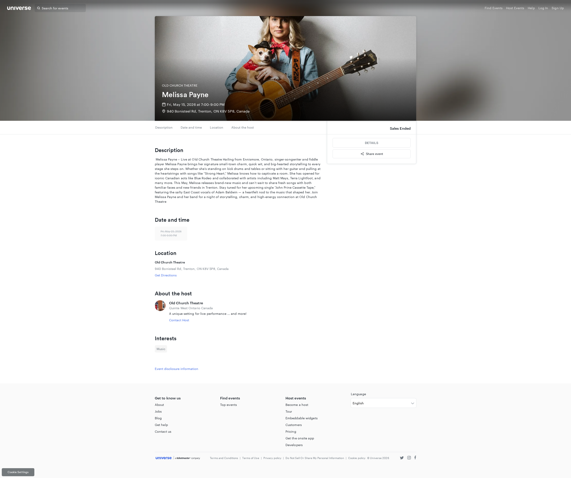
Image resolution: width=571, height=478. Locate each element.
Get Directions (166, 275)
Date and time (191, 127)
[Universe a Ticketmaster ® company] (178, 458)
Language (358, 394)
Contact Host (179, 320)
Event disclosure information (176, 369)
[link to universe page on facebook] (415, 458)
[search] (38, 8)
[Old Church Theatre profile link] (160, 311)
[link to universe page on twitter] (402, 458)
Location (216, 127)
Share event (374, 154)
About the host (242, 127)
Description (164, 127)
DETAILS (371, 143)
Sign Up (558, 8)
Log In (543, 8)
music (161, 349)
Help (531, 8)
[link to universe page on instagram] (409, 458)
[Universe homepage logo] (19, 9)
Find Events (494, 8)
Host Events (515, 8)
